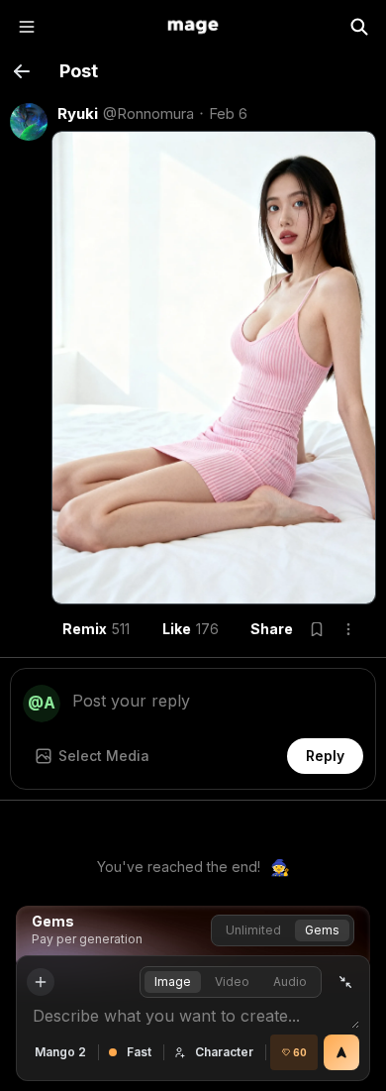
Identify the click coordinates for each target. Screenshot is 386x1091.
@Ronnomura (148, 113)
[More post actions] (348, 629)
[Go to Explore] (193, 27)
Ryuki (77, 113)
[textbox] (217, 698)
